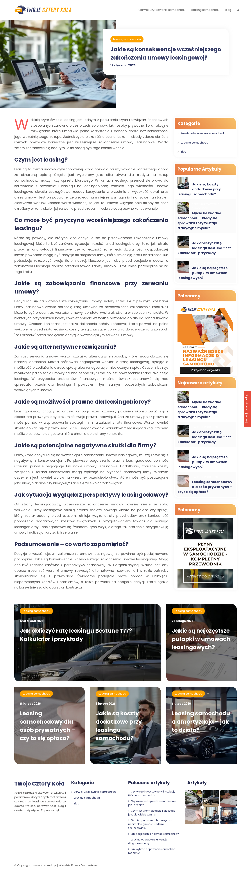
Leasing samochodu (205, 10)
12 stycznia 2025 (123, 65)
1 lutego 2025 (181, 704)
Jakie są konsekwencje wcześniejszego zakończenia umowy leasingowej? (165, 53)
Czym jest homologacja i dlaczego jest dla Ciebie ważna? (151, 812)
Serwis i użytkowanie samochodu (162, 10)
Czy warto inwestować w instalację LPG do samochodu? (151, 793)
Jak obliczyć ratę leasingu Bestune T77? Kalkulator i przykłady (204, 248)
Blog (228, 10)
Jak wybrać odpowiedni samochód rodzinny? (151, 851)
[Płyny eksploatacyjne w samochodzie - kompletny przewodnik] (205, 553)
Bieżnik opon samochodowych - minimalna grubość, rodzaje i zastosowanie (150, 824)
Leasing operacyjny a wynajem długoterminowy (149, 841)
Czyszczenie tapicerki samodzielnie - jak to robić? (153, 803)
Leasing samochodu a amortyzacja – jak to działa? (201, 721)
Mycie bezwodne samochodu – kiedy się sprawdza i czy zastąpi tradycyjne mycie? (199, 220)
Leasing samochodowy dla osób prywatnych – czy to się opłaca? (205, 487)
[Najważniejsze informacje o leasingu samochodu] (205, 339)
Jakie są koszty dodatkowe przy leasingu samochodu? (199, 189)
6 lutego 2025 (106, 704)
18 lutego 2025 (30, 704)
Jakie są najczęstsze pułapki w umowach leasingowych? (203, 273)
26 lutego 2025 (182, 621)
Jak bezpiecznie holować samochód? (154, 834)
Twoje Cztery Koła (39, 784)
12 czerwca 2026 (31, 621)
